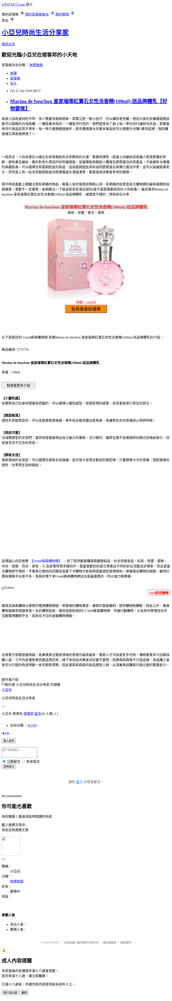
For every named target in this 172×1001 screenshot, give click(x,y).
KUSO (32, 725)
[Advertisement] (50, 504)
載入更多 (8, 741)
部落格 (15, 78)
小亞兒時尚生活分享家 (35, 32)
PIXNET (54, 942)
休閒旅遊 (36, 65)
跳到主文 (8, 44)
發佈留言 (8, 766)
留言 (37, 713)
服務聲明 (125, 942)
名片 (13, 83)
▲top (5, 733)
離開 (24, 992)
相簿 (13, 73)
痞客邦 (28, 713)
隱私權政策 (109, 942)
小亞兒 (7, 689)
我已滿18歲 (10, 992)
